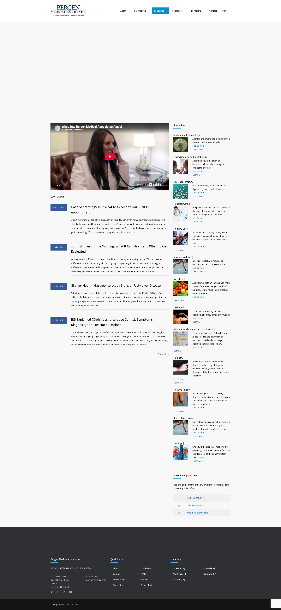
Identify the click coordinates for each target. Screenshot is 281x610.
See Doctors (198, 145)
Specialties (159, 10)
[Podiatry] (180, 367)
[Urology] (180, 452)
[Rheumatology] (180, 399)
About (123, 10)
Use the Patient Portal (197, 512)
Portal (225, 10)
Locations (177, 10)
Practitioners (140, 10)
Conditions (146, 568)
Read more (126, 232)
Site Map (145, 579)
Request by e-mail (195, 505)
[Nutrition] (180, 288)
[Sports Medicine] (180, 427)
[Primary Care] (180, 238)
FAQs (143, 574)
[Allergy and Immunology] (180, 144)
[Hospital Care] (180, 213)
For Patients (195, 10)
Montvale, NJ (209, 568)
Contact (213, 10)
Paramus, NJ (179, 579)
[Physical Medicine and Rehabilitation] (180, 339)
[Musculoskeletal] (180, 266)
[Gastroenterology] (180, 191)
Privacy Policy (147, 585)
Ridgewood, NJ (210, 574)
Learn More (198, 149)
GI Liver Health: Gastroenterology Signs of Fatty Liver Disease (116, 285)
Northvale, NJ (179, 574)
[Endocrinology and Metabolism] (180, 166)
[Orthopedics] (180, 317)
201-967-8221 (198, 498)
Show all (162, 354)
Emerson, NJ (179, 568)
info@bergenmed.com (95, 580)
